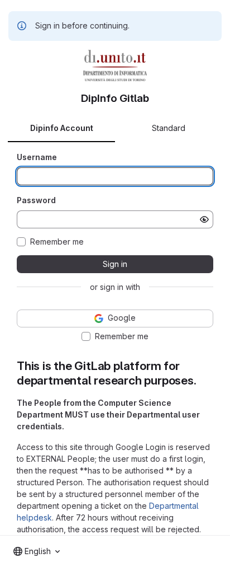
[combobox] (36, 551)
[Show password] (204, 219)
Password (36, 200)
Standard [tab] (168, 128)
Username (37, 157)
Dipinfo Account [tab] (61, 128)
